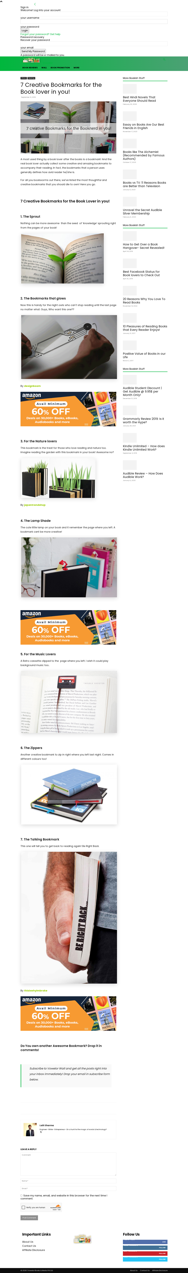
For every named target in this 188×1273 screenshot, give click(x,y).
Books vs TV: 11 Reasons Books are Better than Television (144, 184)
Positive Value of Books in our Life (144, 355)
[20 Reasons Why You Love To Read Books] (145, 290)
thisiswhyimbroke (35, 990)
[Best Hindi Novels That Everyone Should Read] (145, 89)
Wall (44, 67)
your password (30, 26)
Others (23, 78)
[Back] (35, 4)
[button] (164, 59)
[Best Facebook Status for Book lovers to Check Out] (145, 263)
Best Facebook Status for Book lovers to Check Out (141, 273)
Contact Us (29, 1246)
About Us (27, 1241)
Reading (31, 78)
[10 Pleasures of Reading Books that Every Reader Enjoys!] (145, 318)
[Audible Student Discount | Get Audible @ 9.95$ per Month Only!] (145, 379)
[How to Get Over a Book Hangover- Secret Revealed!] (145, 236)
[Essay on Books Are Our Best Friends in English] (145, 116)
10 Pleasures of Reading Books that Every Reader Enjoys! (145, 328)
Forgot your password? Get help (40, 34)
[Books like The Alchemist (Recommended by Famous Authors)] (145, 143)
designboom (32, 386)
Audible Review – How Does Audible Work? (143, 475)
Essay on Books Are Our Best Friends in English (143, 126)
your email (27, 47)
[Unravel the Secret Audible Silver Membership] (145, 201)
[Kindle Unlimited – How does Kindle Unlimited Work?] (145, 438)
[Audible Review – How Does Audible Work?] (145, 465)
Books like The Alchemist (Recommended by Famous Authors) (143, 155)
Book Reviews (30, 67)
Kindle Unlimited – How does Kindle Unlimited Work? (144, 448)
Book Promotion (60, 67)
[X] (42, 1132)
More (76, 67)
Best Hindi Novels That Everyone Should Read (139, 99)
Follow (162, 1248)
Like (164, 1242)
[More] (88, 1108)
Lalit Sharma (47, 1125)
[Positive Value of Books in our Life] (145, 345)
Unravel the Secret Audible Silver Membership (142, 211)
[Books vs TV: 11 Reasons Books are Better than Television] (145, 174)
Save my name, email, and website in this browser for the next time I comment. (64, 1197)
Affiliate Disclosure (33, 1250)
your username (30, 17)
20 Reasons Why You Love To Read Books (144, 300)
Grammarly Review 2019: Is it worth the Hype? (143, 420)
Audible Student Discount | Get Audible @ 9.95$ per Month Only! (142, 391)
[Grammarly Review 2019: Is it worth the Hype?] (145, 410)
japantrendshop (35, 505)
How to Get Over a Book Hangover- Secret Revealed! (143, 246)
